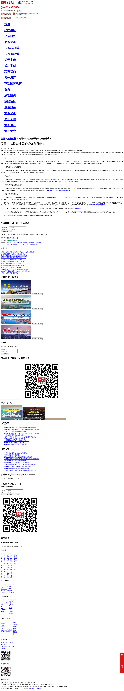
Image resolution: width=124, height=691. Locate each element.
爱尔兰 (15, 630)
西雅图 (11, 613)
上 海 (15, 556)
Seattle (3, 613)
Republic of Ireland (6, 630)
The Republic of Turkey (8, 643)
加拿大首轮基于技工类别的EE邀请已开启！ (18, 457)
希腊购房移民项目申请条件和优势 (15, 461)
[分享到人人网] (16, 240)
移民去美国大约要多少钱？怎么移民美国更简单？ (20, 437)
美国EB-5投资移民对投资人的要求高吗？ (14, 256)
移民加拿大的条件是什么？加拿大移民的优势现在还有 (21, 429)
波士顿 (11, 611)
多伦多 (9, 587)
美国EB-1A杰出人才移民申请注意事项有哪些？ (19, 466)
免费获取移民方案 (6, 231)
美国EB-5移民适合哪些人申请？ (11, 267)
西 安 (15, 560)
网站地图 (51, 684)
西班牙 (15, 624)
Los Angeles (4, 603)
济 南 (15, 558)
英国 (14, 628)
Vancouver (4, 589)
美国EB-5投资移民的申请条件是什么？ (13, 258)
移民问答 (11, 138)
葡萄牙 (15, 626)
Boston (3, 611)
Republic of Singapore (7, 646)
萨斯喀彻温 (10, 592)
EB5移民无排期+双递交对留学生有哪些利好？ (15, 271)
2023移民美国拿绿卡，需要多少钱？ (12, 261)
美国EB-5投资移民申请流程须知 (11, 263)
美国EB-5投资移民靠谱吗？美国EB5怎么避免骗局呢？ (21, 459)
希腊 (14, 622)
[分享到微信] (8, 240)
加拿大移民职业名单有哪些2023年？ (16, 431)
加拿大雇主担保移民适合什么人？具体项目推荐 (22, 244)
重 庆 (15, 561)
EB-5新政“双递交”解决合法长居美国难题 (14, 254)
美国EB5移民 (12, 215)
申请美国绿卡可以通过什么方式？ (12, 260)
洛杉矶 (11, 602)
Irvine (2, 604)
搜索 (20, 11)
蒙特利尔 (10, 590)
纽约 (10, 608)
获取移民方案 (5, 353)
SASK (3, 592)
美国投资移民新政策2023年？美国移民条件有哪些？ (21, 427)
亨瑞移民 (78, 208)
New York (4, 606)
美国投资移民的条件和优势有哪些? (15, 453)
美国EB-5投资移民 (23, 215)
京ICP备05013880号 (35, 688)
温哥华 (9, 588)
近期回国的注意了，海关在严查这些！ (16, 441)
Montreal (3, 590)
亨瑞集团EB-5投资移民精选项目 (14, 439)
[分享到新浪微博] (12, 240)
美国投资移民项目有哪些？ (13, 455)
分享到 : (4, 240)
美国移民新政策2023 (45, 215)
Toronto (3, 587)
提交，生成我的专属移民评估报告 (10, 494)
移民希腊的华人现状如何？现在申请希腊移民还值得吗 (21, 433)
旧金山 (11, 610)
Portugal (3, 627)
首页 (3, 138)
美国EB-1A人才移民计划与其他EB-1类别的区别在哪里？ (25, 242)
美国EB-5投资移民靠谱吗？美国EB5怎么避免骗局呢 (17, 252)
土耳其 (3, 644)
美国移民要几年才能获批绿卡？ (14, 435)
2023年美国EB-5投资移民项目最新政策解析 (15, 269)
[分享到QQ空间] (10, 240)
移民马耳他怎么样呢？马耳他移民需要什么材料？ (20, 464)
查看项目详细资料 (37, 293)
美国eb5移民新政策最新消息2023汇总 (13, 265)
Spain (2, 625)
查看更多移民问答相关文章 (9, 238)
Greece (3, 623)
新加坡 (3, 648)
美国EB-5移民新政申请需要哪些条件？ (16, 468)
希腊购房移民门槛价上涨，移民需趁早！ (17, 462)
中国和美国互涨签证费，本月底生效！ (16, 444)
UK (2, 628)
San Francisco (3, 608)
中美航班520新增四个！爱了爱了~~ (15, 443)
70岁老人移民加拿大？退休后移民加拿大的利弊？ (20, 470)
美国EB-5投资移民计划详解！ (10, 273)
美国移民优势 (34, 215)
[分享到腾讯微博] (14, 240)
